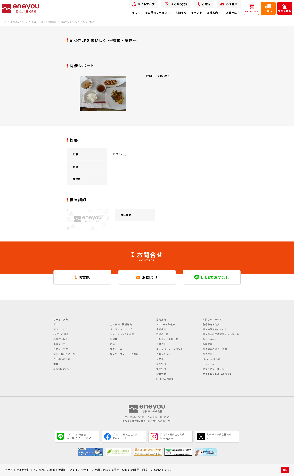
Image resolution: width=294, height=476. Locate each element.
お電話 (206, 4)
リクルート (162, 359)
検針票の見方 (60, 339)
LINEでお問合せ (165, 378)
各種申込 (231, 12)
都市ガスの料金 (61, 329)
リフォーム (116, 349)
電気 (55, 363)
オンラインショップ (121, 329)
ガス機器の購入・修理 (215, 349)
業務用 (113, 339)
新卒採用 (161, 363)
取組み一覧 (162, 334)
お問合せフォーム (212, 319)
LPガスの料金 (61, 334)
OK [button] (285, 470)
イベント (196, 12)
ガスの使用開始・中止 (215, 329)
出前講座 (161, 329)
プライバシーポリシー (215, 368)
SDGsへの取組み (165, 324)
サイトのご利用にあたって (217, 373)
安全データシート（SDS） (124, 354)
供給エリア (59, 344)
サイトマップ (146, 4)
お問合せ (231, 4)
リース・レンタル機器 (122, 334)
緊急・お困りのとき (64, 354)
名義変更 (207, 344)
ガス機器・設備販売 (121, 324)
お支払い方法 (60, 349)
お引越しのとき (61, 359)
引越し (268, 11)
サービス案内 (60, 319)
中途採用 (161, 368)
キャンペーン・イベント (169, 349)
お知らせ (181, 12)
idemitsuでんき (62, 368)
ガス (134, 12)
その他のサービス (156, 12)
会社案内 (212, 12)
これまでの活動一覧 (167, 339)
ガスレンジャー (164, 354)
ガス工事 (207, 354)
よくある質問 (179, 4)
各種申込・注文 (211, 324)
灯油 (112, 344)
